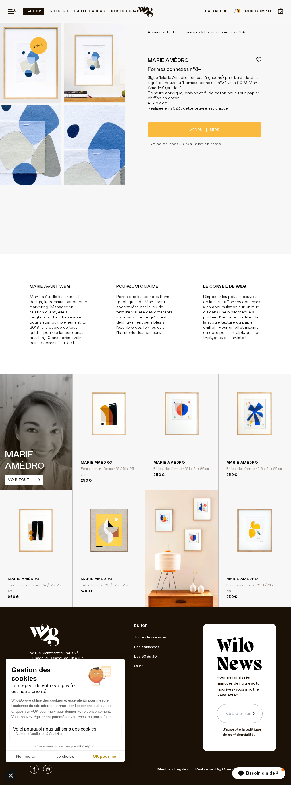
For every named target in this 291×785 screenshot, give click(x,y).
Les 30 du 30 (145, 657)
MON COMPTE (259, 11)
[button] (258, 773)
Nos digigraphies (129, 11)
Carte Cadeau (89, 11)
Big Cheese (225, 769)
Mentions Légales (172, 769)
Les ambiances (146, 647)
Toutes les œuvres (150, 637)
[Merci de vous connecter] (258, 59)
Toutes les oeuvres (183, 32)
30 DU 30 (59, 11)
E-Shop (33, 11)
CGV (138, 666)
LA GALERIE (216, 11)
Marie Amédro (168, 60)
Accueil (155, 32)
